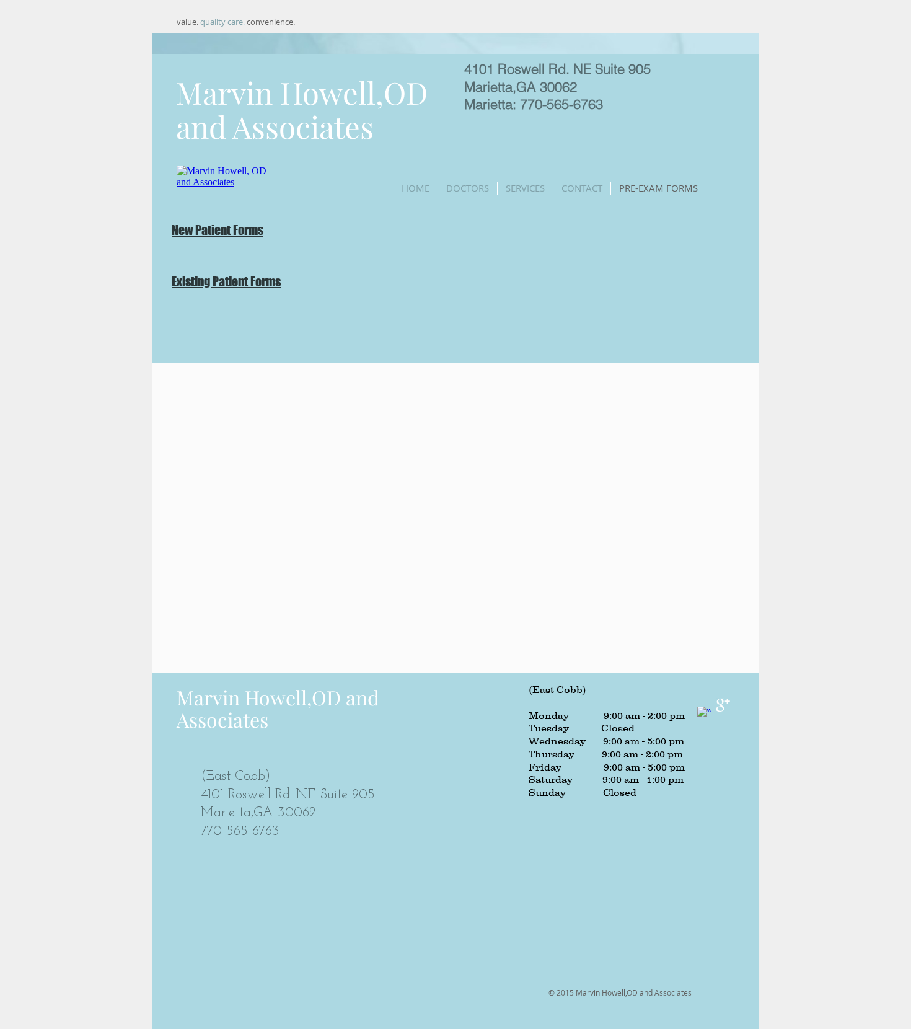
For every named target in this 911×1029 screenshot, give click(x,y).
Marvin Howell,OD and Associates (302, 109)
